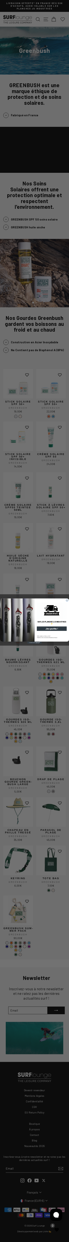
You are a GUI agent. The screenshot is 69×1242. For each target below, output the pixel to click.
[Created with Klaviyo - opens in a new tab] (34, 642)
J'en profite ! (51, 628)
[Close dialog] (67, 600)
